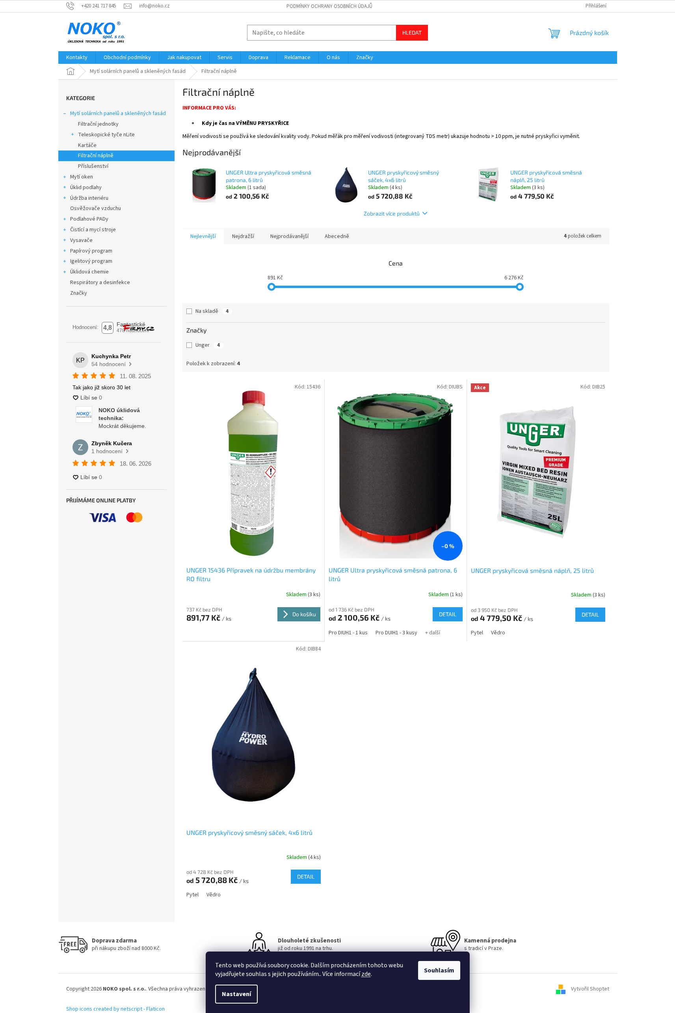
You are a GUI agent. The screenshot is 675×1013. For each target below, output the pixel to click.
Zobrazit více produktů (392, 213)
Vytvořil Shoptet (590, 989)
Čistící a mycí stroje (93, 230)
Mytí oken (81, 177)
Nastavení (236, 994)
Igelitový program (91, 261)
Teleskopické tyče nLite (106, 135)
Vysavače (81, 240)
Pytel (477, 633)
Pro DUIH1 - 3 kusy (396, 633)
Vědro (498, 633)
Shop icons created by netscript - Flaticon (115, 1009)
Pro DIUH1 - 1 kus (348, 633)
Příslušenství (93, 166)
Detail (447, 614)
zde (366, 974)
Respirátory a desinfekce (100, 282)
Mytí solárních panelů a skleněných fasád (118, 113)
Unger (207, 345)
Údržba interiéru (89, 198)
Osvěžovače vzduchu (95, 208)
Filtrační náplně (95, 156)
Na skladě (212, 311)
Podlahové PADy (89, 219)
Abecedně (337, 236)
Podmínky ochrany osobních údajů (329, 6)
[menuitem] (76, 57)
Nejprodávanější (289, 236)
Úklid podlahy (86, 187)
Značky (78, 293)
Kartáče (87, 145)
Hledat (412, 32)
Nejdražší (243, 236)
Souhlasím (439, 970)
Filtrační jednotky (98, 124)
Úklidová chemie (89, 272)
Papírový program (91, 251)
